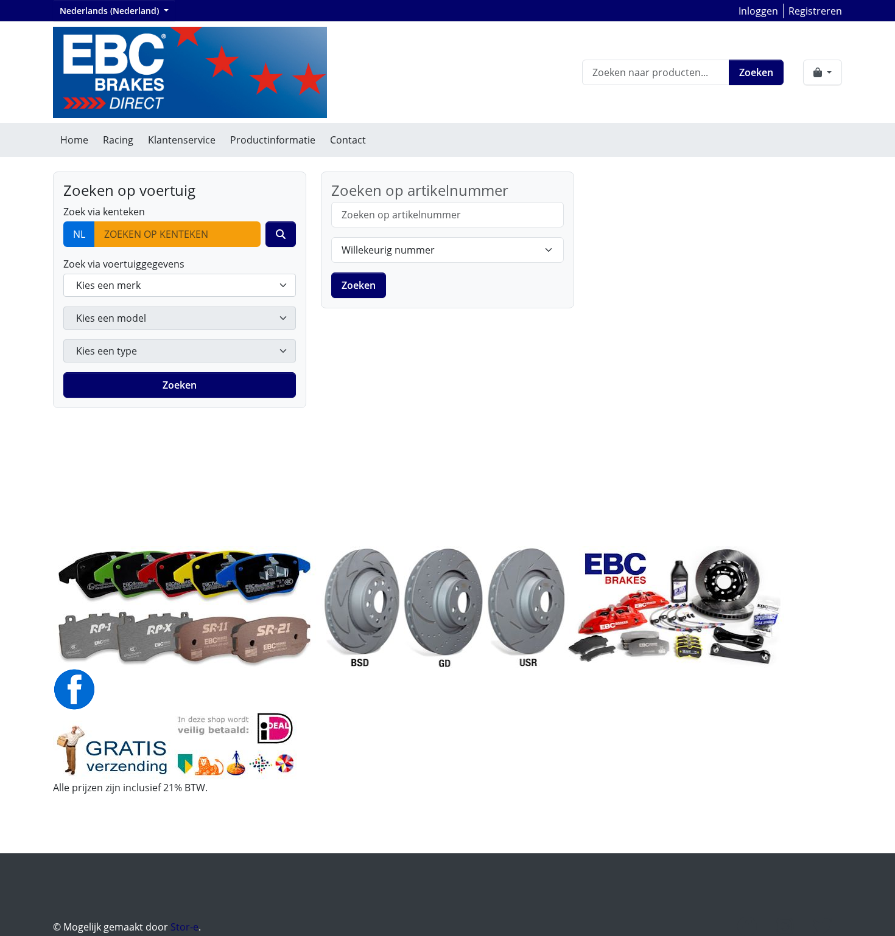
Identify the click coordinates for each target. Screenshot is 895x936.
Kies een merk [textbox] (108, 285)
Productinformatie (272, 140)
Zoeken (756, 72)
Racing (118, 140)
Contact (348, 140)
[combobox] (179, 285)
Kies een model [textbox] (111, 318)
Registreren (815, 11)
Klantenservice (182, 140)
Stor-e (184, 927)
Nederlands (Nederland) (110, 10)
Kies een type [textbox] (106, 351)
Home (74, 140)
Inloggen (758, 11)
